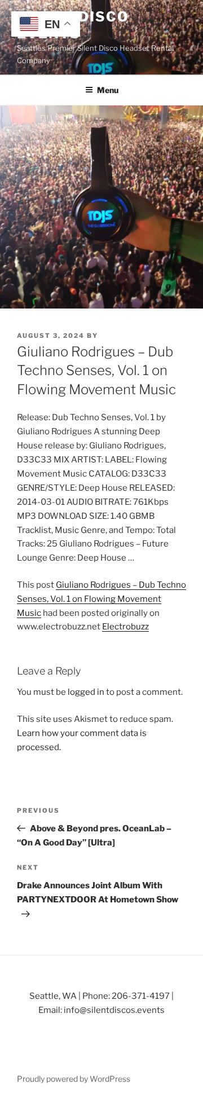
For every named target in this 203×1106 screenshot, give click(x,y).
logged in (86, 692)
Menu (107, 90)
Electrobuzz (125, 627)
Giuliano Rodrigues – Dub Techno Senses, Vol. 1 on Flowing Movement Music (101, 599)
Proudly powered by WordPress (73, 1078)
